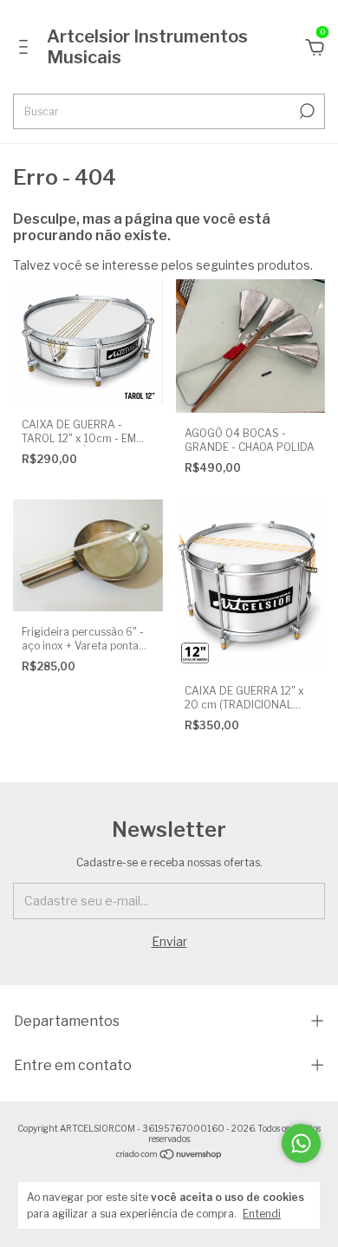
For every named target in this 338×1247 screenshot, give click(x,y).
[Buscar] (305, 111)
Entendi (262, 1213)
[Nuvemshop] (169, 1155)
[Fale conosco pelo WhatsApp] (301, 1143)
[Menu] (26, 49)
